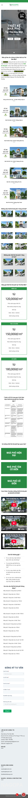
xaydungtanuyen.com (6, 771)
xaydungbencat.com (6, 769)
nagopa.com (9, 743)
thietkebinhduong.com (7, 774)
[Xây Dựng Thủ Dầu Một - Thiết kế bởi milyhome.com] (14, 5)
